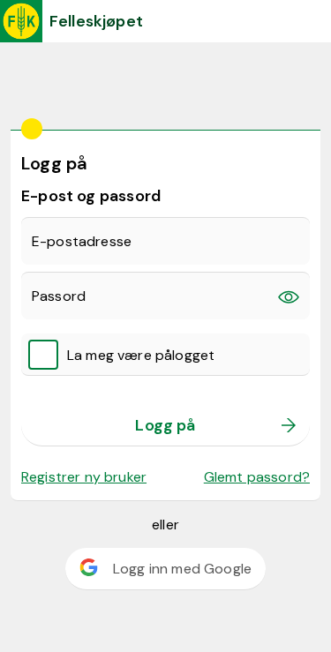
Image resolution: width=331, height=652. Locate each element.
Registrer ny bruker (84, 477)
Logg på (165, 425)
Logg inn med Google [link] (182, 568)
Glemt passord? (257, 477)
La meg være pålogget (140, 355)
